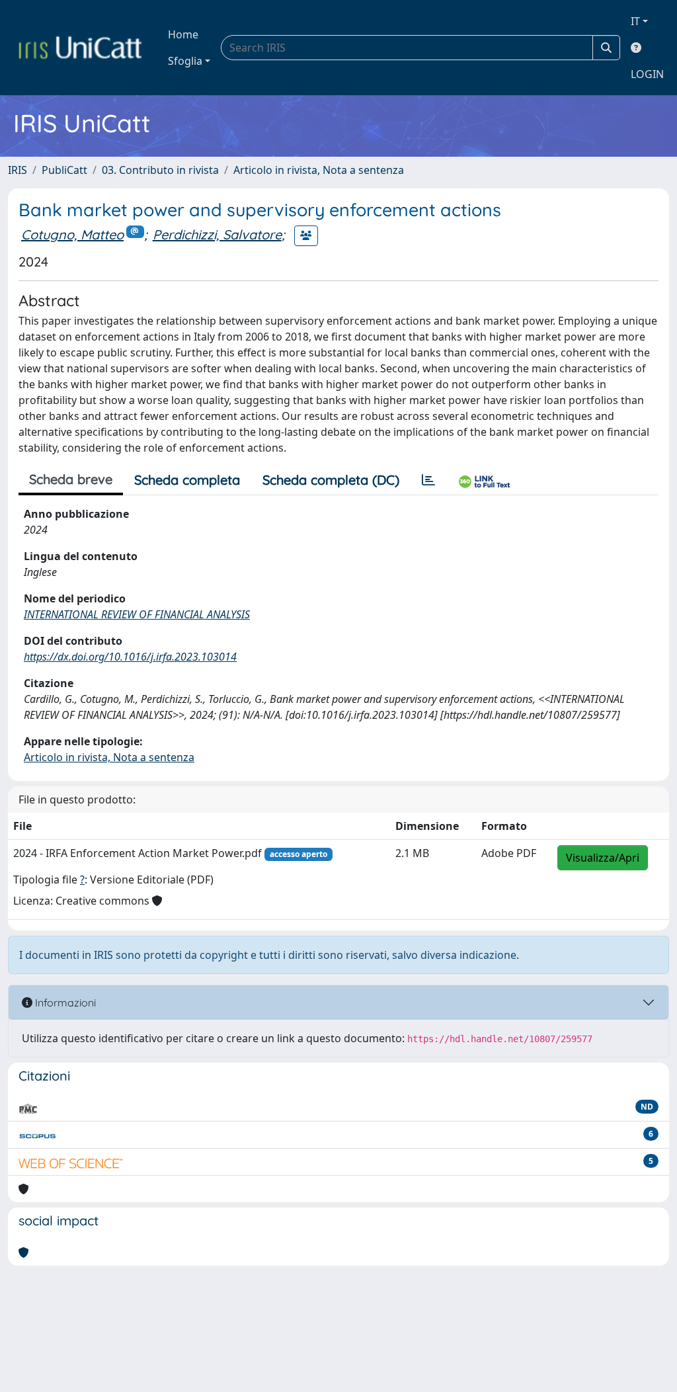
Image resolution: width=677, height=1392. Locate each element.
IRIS (17, 170)
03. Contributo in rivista (160, 170)
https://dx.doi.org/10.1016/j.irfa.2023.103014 (130, 656)
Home (183, 34)
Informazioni (64, 1002)
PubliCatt (64, 170)
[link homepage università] (80, 47)
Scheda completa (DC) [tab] (330, 479)
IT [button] (635, 21)
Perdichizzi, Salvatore (217, 234)
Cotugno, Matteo (72, 234)
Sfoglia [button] (185, 61)
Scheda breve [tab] (70, 479)
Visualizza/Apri (602, 857)
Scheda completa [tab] (187, 479)
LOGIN (647, 74)
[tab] (428, 480)
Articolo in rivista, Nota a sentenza (318, 170)
